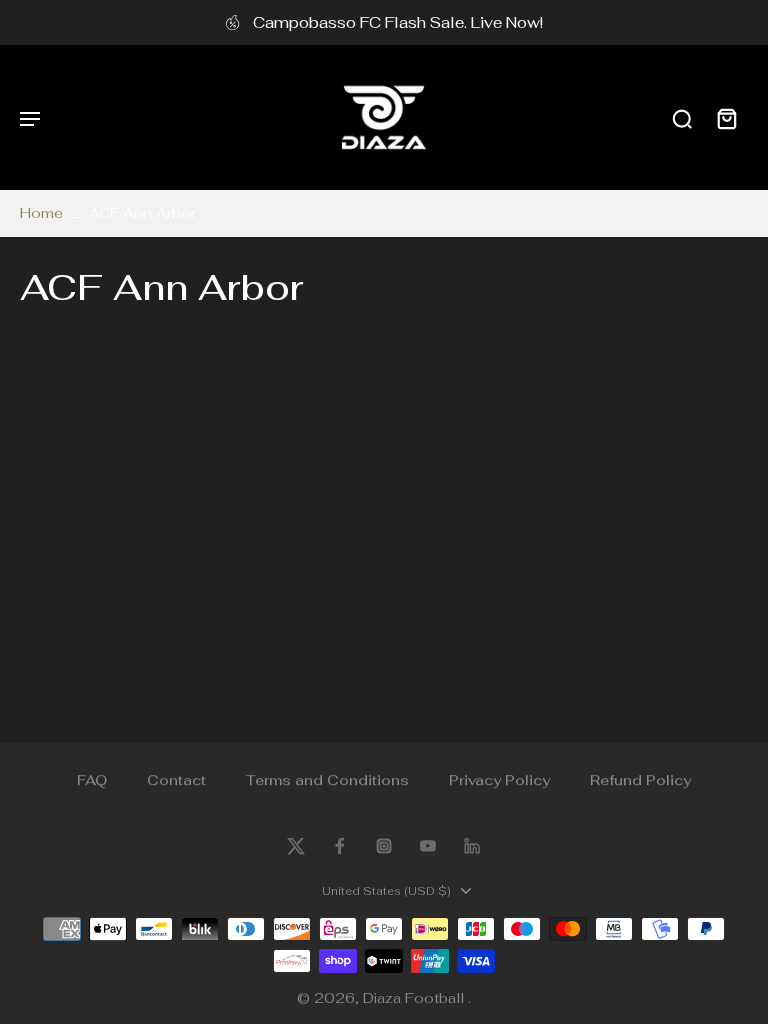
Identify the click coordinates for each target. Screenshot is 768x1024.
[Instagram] (384, 846)
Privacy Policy (499, 780)
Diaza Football (415, 998)
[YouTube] (428, 846)
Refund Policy (640, 780)
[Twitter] (296, 846)
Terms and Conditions (327, 780)
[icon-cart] (726, 118)
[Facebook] (340, 846)
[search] (682, 118)
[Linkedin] (472, 846)
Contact (176, 780)
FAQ (92, 780)
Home (41, 213)
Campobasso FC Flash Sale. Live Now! (398, 22)
